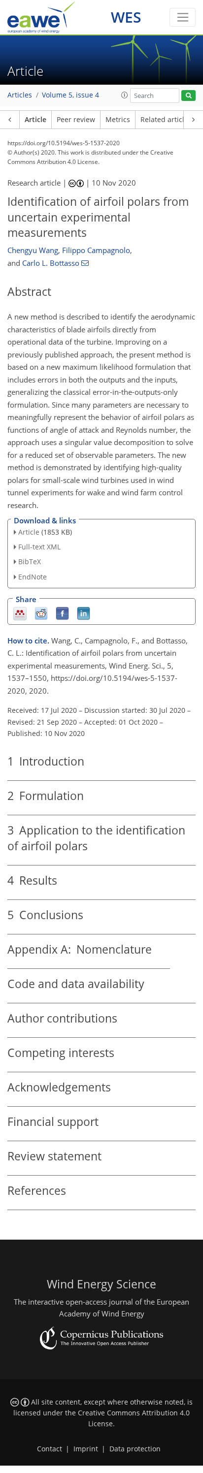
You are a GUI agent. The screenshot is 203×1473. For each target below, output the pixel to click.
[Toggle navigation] (182, 17)
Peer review (76, 119)
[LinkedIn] (83, 612)
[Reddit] (41, 612)
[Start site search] (188, 95)
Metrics (117, 119)
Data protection (135, 1448)
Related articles (166, 119)
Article (35, 119)
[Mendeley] (20, 612)
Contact (49, 1448)
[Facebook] (62, 612)
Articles (19, 95)
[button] (124, 95)
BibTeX (29, 561)
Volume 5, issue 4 (70, 95)
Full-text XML (39, 546)
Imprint (85, 1448)
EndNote (32, 576)
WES (126, 17)
